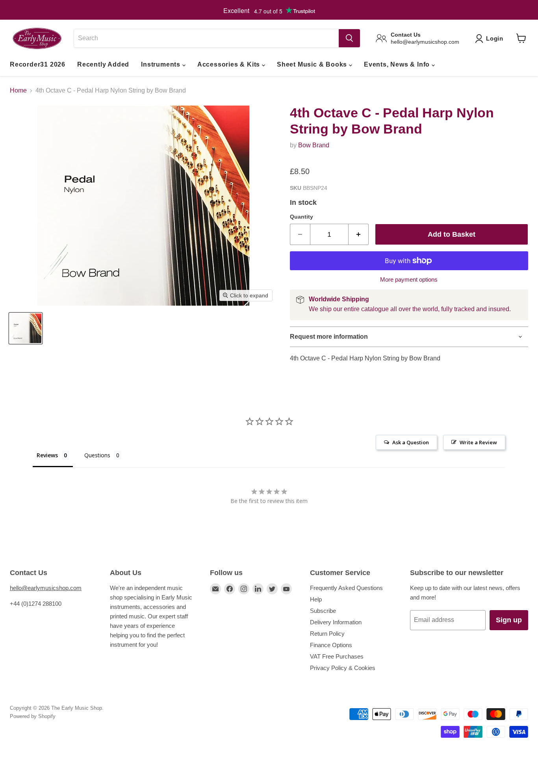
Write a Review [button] (478, 442)
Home (18, 90)
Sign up (509, 620)
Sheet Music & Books (313, 64)
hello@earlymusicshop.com (46, 588)
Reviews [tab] (47, 455)
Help (316, 599)
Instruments (161, 64)
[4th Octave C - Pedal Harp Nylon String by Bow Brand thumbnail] (25, 328)
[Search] (349, 38)
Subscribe (323, 610)
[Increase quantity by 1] (359, 234)
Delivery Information (336, 622)
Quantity (301, 216)
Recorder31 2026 (37, 64)
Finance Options (331, 645)
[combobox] (206, 38)
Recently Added (103, 64)
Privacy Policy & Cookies (342, 667)
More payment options (409, 279)
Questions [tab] (97, 455)
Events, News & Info (398, 64)
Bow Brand (313, 145)
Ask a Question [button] (410, 442)
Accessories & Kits (229, 64)
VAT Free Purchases (337, 656)
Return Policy (327, 633)
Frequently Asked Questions (346, 588)
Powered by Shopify (33, 716)
